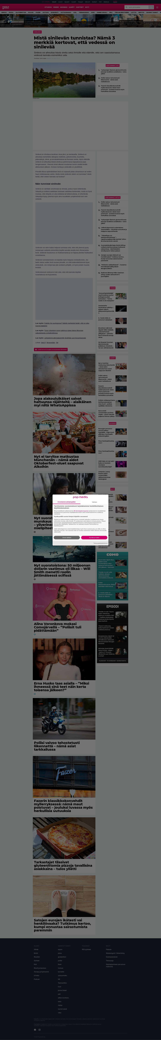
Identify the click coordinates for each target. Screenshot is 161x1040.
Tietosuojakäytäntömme (100, 543)
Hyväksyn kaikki (94, 537)
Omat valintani (66, 537)
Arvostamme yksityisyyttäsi (66, 502)
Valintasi (94, 502)
